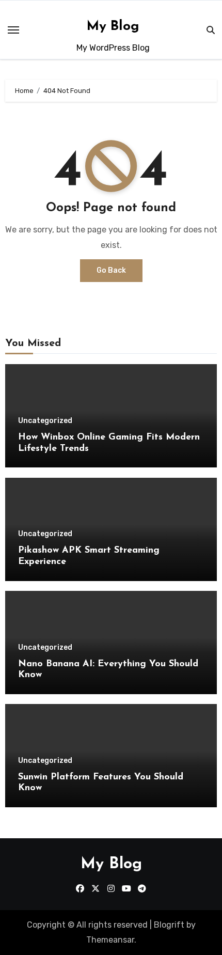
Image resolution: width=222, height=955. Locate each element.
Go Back (111, 270)
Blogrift (169, 925)
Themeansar (110, 940)
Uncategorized (45, 421)
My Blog (113, 27)
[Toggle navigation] (13, 30)
